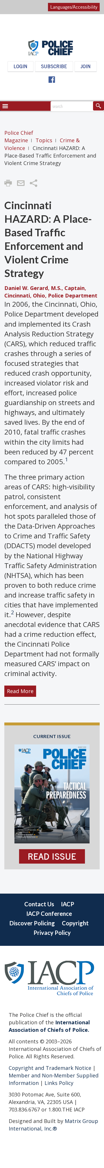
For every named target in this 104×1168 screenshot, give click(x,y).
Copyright (75, 923)
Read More (20, 691)
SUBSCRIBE (54, 66)
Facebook (51, 79)
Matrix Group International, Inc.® (53, 1125)
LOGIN (20, 66)
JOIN (86, 66)
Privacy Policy (52, 932)
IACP (67, 904)
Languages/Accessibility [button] (73, 7)
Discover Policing (32, 923)
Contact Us (39, 904)
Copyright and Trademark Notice (51, 1067)
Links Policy (58, 1082)
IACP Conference (49, 913)
